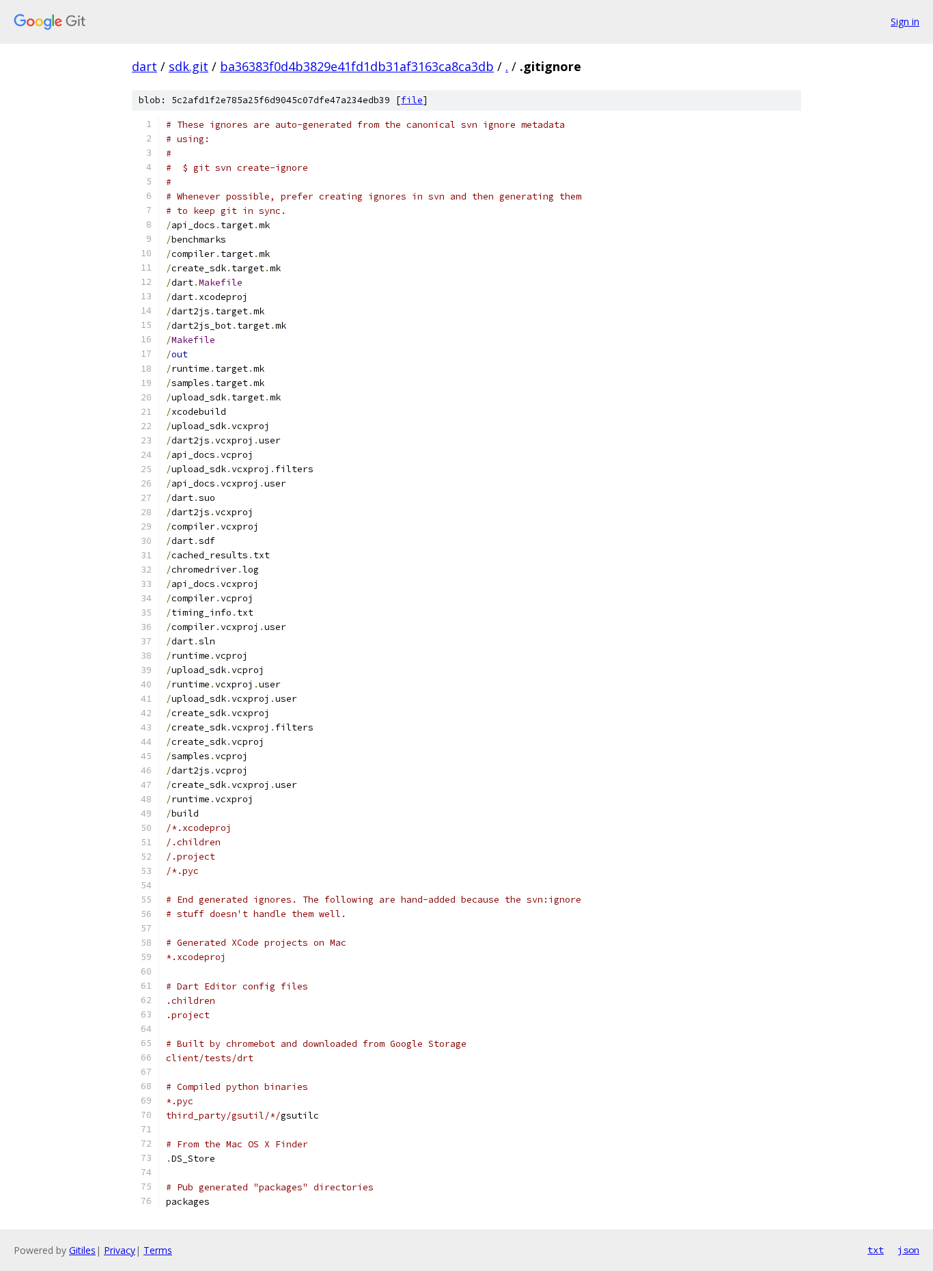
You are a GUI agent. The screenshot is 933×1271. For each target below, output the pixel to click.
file (412, 100)
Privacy (119, 1250)
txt (875, 1250)
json (908, 1250)
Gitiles (82, 1250)
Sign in (905, 21)
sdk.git (188, 66)
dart (144, 66)
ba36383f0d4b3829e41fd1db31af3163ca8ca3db (357, 66)
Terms (157, 1250)
